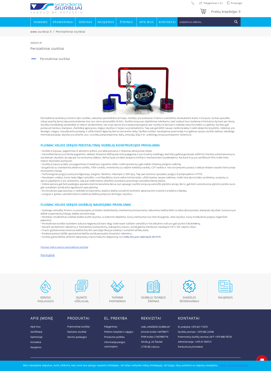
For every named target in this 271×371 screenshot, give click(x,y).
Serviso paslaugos (77, 337)
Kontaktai (167, 22)
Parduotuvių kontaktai (190, 346)
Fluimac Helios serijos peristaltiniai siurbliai (64, 247)
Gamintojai (36, 337)
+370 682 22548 (205, 331)
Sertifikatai (36, 331)
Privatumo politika (114, 337)
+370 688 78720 (223, 336)
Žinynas (126, 22)
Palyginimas (110, 326)
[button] (135, 59)
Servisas (85, 22)
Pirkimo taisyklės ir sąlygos (118, 331)
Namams (40, 22)
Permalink (48, 255)
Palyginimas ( (211, 3)
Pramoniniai (63, 22)
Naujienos (106, 22)
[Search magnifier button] (236, 21)
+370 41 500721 (203, 341)
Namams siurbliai (76, 331)
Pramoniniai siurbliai (78, 326)
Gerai (223, 365)
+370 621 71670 (199, 326)
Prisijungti (236, 3)
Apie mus (146, 22)
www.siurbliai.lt (41, 31)
